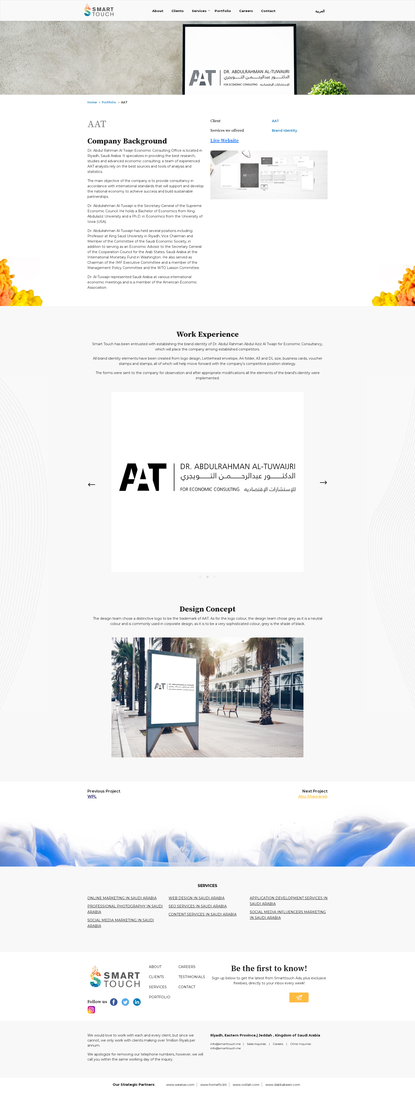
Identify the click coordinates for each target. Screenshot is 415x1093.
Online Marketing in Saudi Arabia (122, 898)
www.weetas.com (180, 1085)
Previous (91, 484)
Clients (177, 11)
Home (92, 102)
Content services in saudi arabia (203, 914)
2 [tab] (207, 577)
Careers (246, 11)
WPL (92, 796)
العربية (320, 11)
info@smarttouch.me (225, 1044)
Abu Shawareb (313, 796)
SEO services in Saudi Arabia (198, 906)
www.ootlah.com (246, 1085)
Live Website (224, 141)
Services (199, 11)
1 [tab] (200, 577)
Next (324, 482)
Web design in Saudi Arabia (197, 898)
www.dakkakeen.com (282, 1085)
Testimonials (191, 977)
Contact (268, 11)
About (157, 11)
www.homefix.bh (213, 1085)
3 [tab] (214, 577)
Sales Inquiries (256, 1044)
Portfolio (223, 11)
